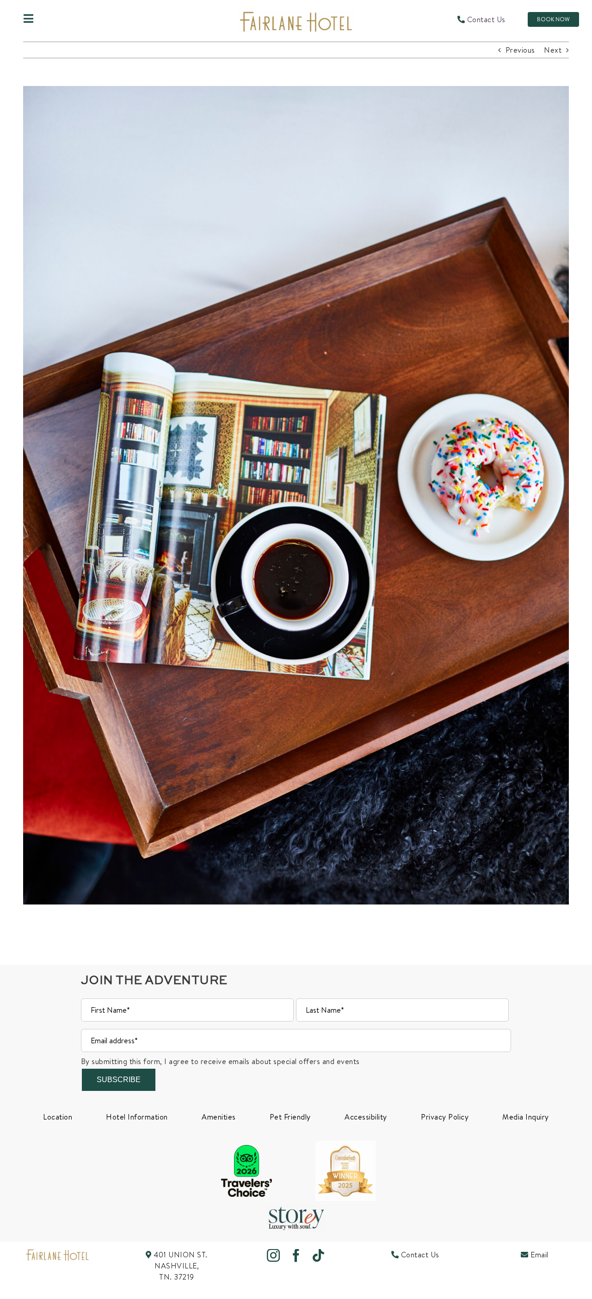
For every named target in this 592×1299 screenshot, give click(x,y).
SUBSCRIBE (119, 1080)
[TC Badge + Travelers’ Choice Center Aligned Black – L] (246, 1149)
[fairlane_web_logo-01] (57, 1253)
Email (539, 1255)
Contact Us (485, 19)
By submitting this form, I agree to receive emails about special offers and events (220, 1061)
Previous (520, 50)
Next (552, 50)
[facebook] (296, 1255)
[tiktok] (318, 1255)
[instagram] (273, 1255)
